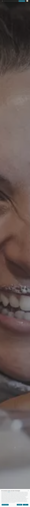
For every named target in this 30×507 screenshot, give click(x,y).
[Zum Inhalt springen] (14, 447)
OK (25, 504)
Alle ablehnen (19, 504)
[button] (28, 490)
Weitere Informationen (5, 504)
